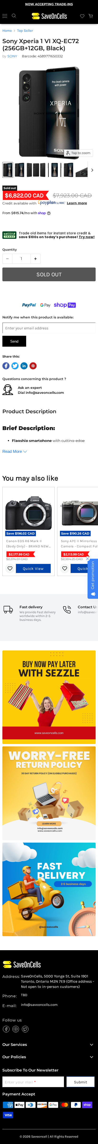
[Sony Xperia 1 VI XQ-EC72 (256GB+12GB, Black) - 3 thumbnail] (19, 169)
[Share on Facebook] (6, 365)
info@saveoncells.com (45, 392)
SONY (12, 56)
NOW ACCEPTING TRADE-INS (49, 4)
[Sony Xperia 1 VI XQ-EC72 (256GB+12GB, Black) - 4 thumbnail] (54, 169)
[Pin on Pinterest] (33, 365)
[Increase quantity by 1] (35, 259)
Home (7, 31)
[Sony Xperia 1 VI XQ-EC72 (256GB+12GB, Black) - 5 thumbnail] (68, 169)
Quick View (33, 568)
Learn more (77, 203)
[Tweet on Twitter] (15, 365)
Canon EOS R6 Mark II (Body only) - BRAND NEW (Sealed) (27, 544)
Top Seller (25, 31)
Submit (80, 1082)
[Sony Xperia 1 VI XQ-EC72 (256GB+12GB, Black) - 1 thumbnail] (36, 169)
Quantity (9, 249)
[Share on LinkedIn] (24, 365)
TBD (24, 995)
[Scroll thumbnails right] (91, 170)
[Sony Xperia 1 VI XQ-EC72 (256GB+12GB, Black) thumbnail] (8, 169)
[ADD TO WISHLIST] (49, 295)
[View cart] (90, 16)
